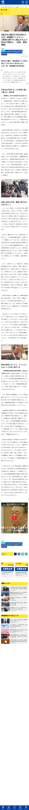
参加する (26, 809)
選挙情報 (20, 809)
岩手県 (11, 50)
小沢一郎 (7, 50)
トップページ (3, 5)
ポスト (15, 554)
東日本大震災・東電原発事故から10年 (15, 52)
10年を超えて (4, 52)
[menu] (26, 2)
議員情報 (8, 809)
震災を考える (4, 54)
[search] (23, 2)
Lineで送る (22, 554)
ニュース (10, 5)
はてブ (26, 554)
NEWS (14, 809)
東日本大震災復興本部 (18, 50)
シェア (19, 554)
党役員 (3, 809)
